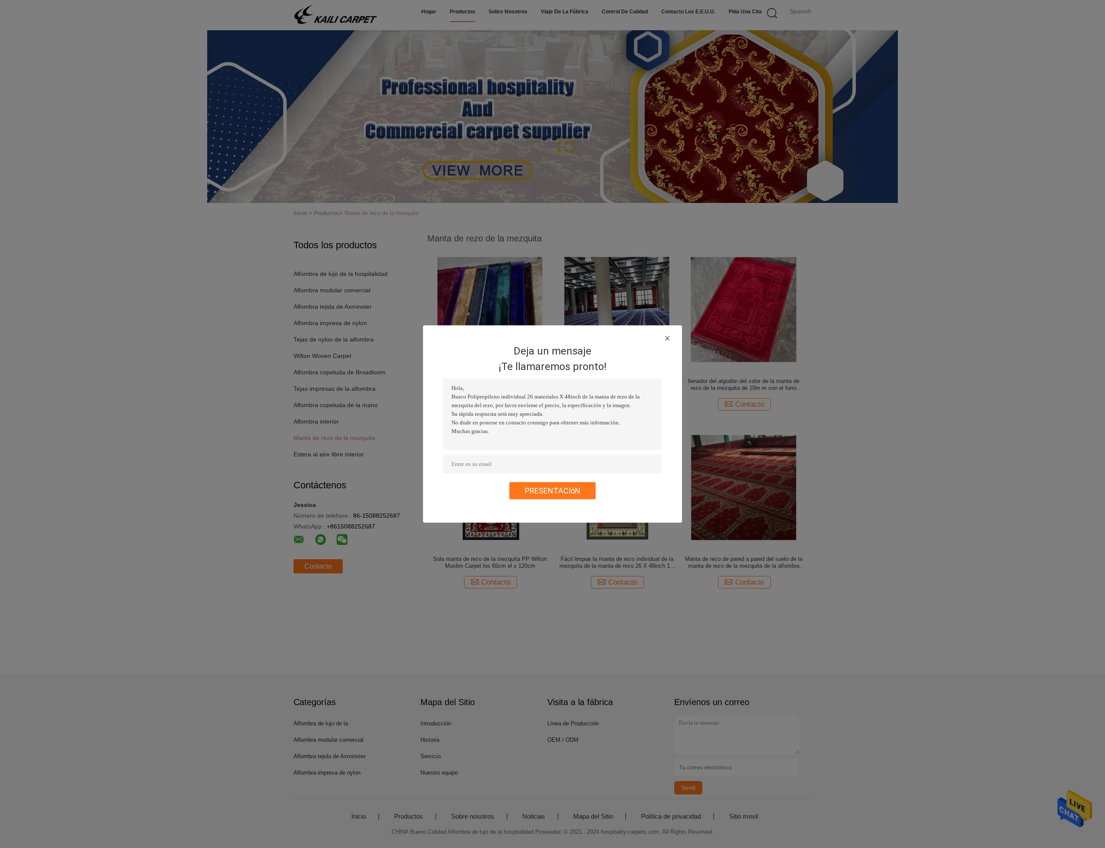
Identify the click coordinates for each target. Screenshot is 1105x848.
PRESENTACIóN (553, 490)
